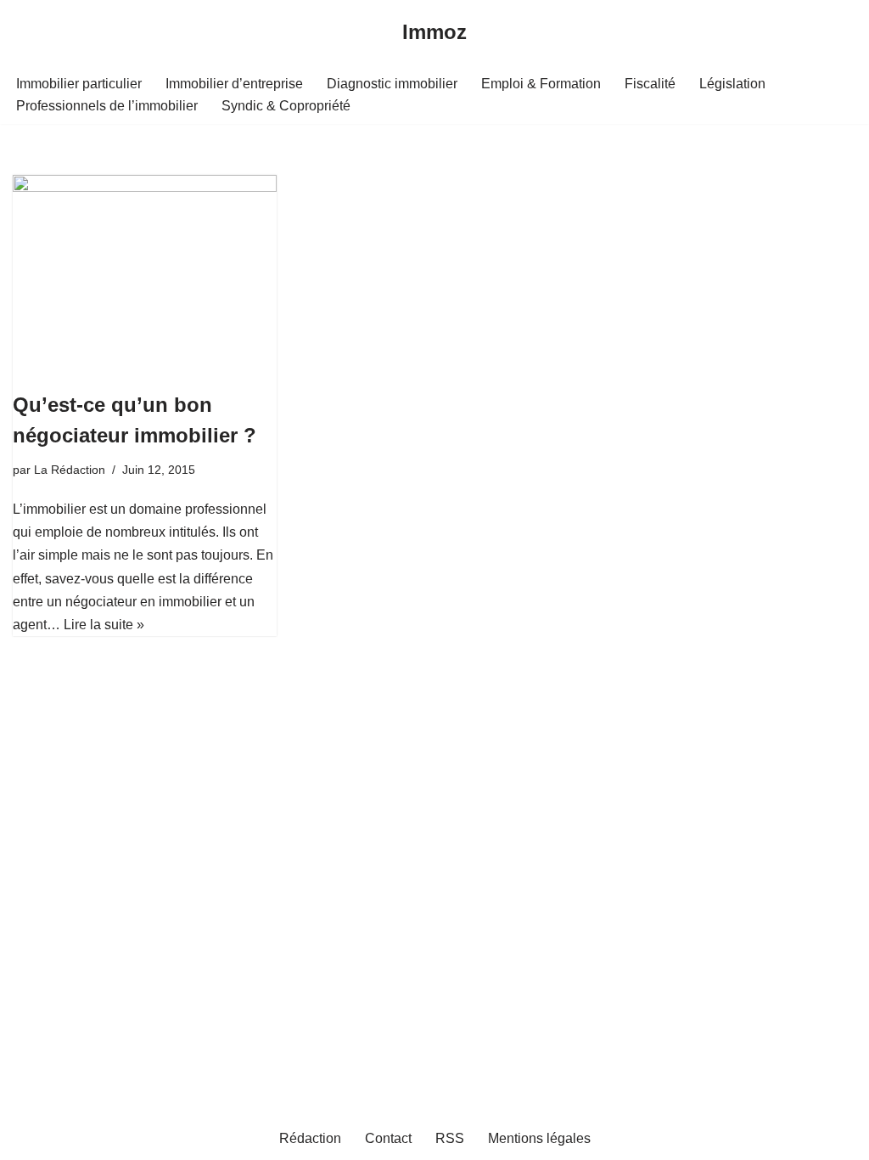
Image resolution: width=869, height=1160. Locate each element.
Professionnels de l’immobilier (107, 106)
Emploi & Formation (541, 83)
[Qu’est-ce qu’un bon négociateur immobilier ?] (145, 274)
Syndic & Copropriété (285, 106)
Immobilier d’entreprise (234, 83)
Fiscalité (650, 83)
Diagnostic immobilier (392, 83)
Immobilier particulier (79, 83)
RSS (449, 1138)
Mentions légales (539, 1138)
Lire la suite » (104, 624)
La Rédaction (69, 469)
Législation (732, 83)
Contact (388, 1138)
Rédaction (310, 1138)
